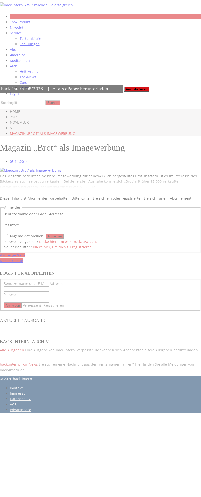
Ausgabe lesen (136, 89)
